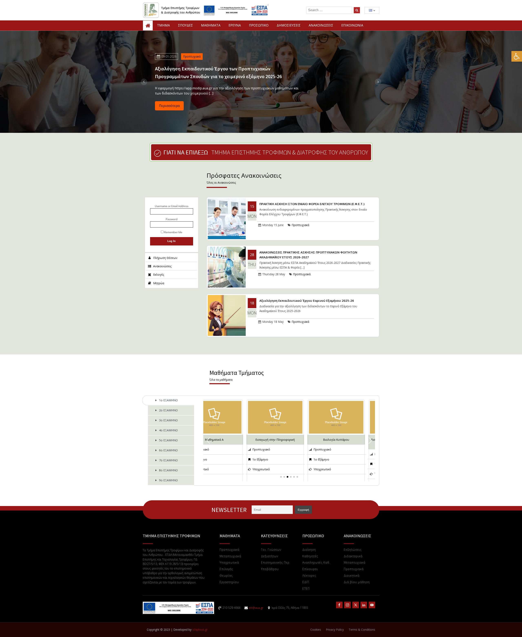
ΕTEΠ (306, 588)
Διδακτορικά (353, 556)
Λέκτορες (309, 575)
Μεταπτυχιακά (230, 556)
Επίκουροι (310, 569)
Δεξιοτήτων (269, 556)
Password (171, 219)
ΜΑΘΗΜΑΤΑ (210, 25)
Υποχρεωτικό (230, 469)
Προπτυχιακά (192, 56)
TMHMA (163, 25)
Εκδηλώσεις (353, 550)
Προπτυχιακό (230, 449)
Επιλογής (226, 569)
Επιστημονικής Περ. (275, 562)
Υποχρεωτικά (229, 562)
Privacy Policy (335, 629)
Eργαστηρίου (229, 582)
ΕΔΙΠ (305, 582)
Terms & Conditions (362, 629)
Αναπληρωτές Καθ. (316, 562)
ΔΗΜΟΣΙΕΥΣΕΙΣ (289, 25)
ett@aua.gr (256, 608)
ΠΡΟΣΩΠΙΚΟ (259, 25)
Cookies (315, 629)
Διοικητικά (351, 575)
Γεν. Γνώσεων (271, 550)
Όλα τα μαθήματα (220, 380)
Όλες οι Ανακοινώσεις (221, 182)
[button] (516, 56)
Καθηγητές (310, 556)
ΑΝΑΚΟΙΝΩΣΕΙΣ (321, 25)
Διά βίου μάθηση (357, 582)
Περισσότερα (169, 105)
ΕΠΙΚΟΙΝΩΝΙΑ (352, 25)
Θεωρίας (226, 575)
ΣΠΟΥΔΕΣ (185, 25)
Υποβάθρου (270, 569)
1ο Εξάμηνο (229, 459)
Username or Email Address (171, 206)
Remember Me (173, 232)
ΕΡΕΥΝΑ (235, 25)
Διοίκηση (309, 550)
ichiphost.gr (200, 629)
